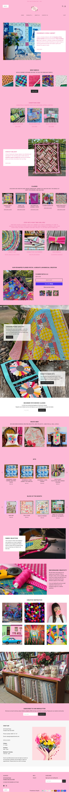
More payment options (49, 287)
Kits (34, 459)
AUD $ (5, 6)
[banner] (34, 8)
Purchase (44, 339)
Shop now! (39, 49)
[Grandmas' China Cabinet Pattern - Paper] (11, 471)
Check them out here (47, 382)
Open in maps (6, 740)
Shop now (8, 163)
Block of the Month (34, 496)
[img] (62, 6)
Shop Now (34, 91)
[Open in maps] (49, 743)
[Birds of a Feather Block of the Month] (58, 506)
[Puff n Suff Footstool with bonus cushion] (58, 471)
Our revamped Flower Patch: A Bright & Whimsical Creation (34, 267)
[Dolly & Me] (26, 507)
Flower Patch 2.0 (42, 274)
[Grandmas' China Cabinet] (42, 472)
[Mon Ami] (11, 507)
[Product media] (18, 285)
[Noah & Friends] (42, 507)
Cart (64, 15)
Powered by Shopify (34, 790)
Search (34, 778)
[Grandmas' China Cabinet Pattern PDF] (26, 472)
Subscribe (42, 410)
